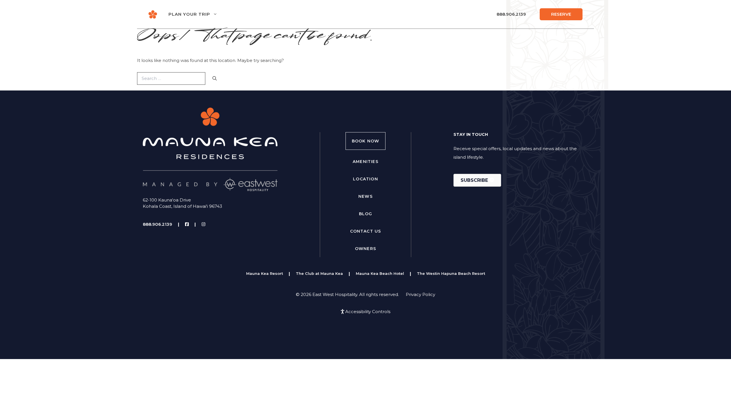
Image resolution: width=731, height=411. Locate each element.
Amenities (365, 161)
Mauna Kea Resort (264, 273)
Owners (365, 248)
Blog (365, 213)
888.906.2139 (511, 14)
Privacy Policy (420, 294)
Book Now (365, 141)
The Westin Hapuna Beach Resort (451, 273)
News (365, 196)
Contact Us (365, 231)
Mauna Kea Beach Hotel (380, 273)
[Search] (214, 78)
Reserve (561, 14)
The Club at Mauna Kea (319, 273)
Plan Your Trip (189, 14)
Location (365, 179)
